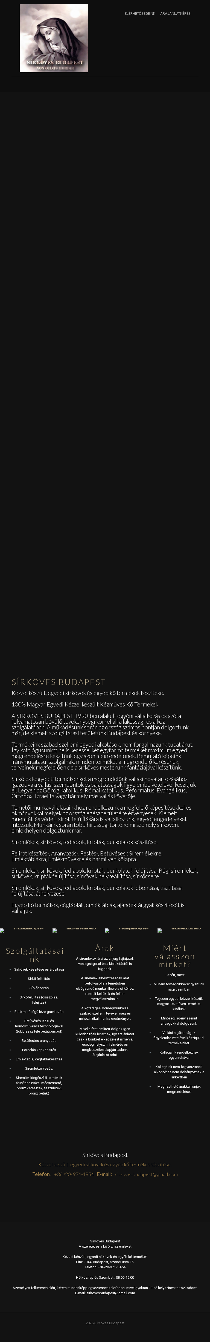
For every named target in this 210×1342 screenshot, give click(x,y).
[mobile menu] (16, 84)
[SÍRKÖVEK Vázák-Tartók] (78, 930)
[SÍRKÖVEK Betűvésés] (131, 930)
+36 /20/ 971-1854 (74, 1174)
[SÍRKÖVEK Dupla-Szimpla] (26, 930)
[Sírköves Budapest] (54, 38)
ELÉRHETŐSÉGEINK (140, 13)
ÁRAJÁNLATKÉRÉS (175, 13)
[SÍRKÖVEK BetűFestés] (184, 930)
